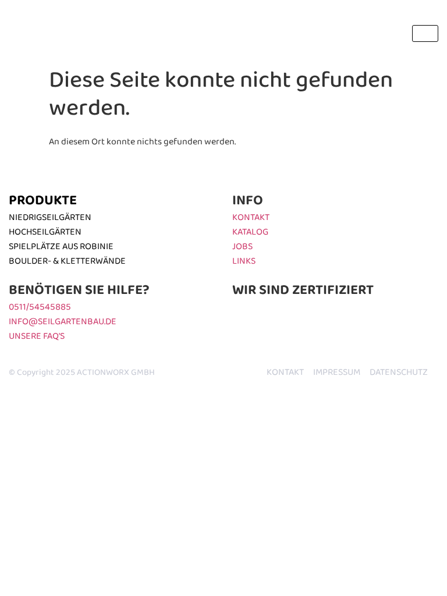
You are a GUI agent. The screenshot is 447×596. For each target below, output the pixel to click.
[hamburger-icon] (425, 33)
